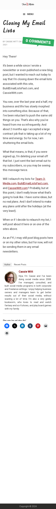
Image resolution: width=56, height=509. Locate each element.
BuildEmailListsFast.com (33, 183)
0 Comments (38, 41)
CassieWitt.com (18, 188)
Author (7, 264)
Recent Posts (20, 264)
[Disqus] (28, 382)
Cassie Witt (26, 271)
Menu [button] (30, 14)
